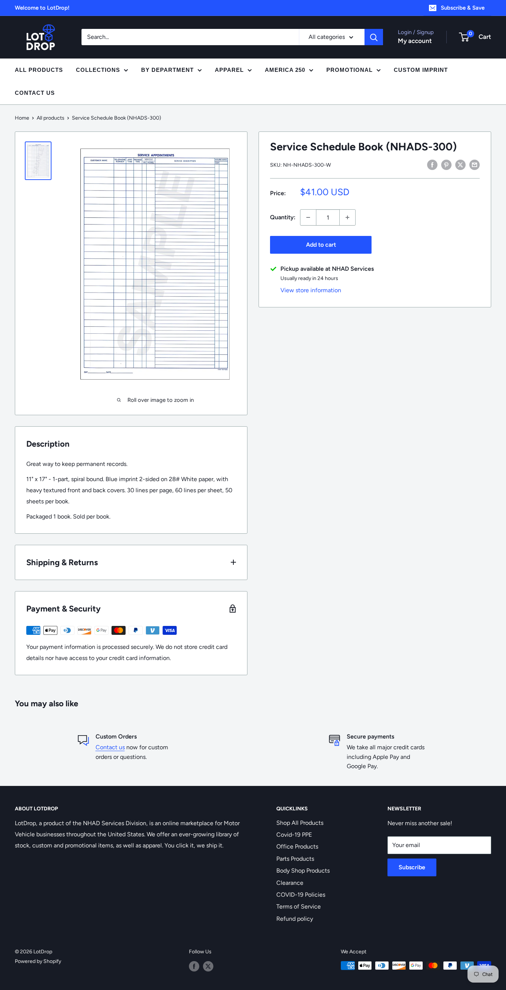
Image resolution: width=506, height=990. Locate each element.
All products (50, 118)
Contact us (110, 747)
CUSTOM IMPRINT (421, 70)
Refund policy (294, 918)
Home (22, 118)
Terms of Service (298, 906)
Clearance (289, 882)
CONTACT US (35, 93)
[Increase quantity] (347, 217)
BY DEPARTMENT (167, 70)
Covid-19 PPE (294, 834)
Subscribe (412, 867)
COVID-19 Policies (300, 894)
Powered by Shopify (38, 961)
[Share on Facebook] (432, 164)
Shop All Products (299, 822)
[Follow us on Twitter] (208, 966)
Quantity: (283, 217)
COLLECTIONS (98, 70)
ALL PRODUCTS (39, 70)
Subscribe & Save (463, 7)
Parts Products (295, 858)
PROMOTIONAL (349, 70)
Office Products (297, 846)
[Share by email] (474, 164)
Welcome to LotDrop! (42, 7)
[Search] (373, 37)
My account (415, 40)
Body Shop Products (303, 870)
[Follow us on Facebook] (194, 966)
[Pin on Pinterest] (446, 164)
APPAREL (229, 70)
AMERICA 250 (285, 70)
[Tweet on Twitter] (460, 164)
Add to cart (321, 244)
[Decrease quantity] (308, 217)
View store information (310, 290)
